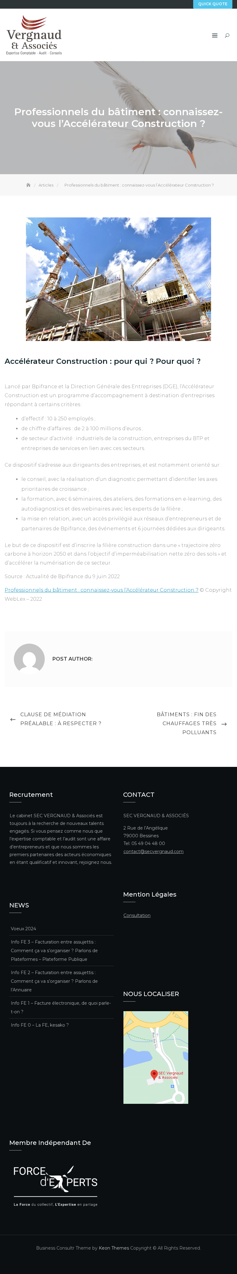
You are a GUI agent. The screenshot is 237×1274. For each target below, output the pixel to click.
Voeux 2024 (23, 928)
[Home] (29, 185)
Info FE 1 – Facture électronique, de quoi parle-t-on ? (61, 1007)
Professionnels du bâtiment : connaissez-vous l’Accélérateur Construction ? (101, 590)
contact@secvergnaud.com (153, 851)
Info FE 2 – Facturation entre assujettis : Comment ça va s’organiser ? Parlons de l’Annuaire (54, 981)
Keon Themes (114, 1248)
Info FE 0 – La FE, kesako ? (40, 1025)
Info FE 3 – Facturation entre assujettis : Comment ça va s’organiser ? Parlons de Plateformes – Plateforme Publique (54, 950)
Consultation (137, 915)
